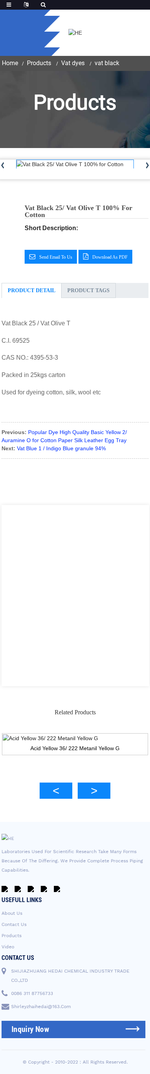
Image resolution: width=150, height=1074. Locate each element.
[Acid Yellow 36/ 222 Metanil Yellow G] (75, 738)
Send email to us (55, 257)
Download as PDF (110, 257)
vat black (107, 63)
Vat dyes (73, 63)
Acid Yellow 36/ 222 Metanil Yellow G (75, 748)
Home (10, 63)
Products (39, 63)
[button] (56, 791)
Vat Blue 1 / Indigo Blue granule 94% (61, 448)
